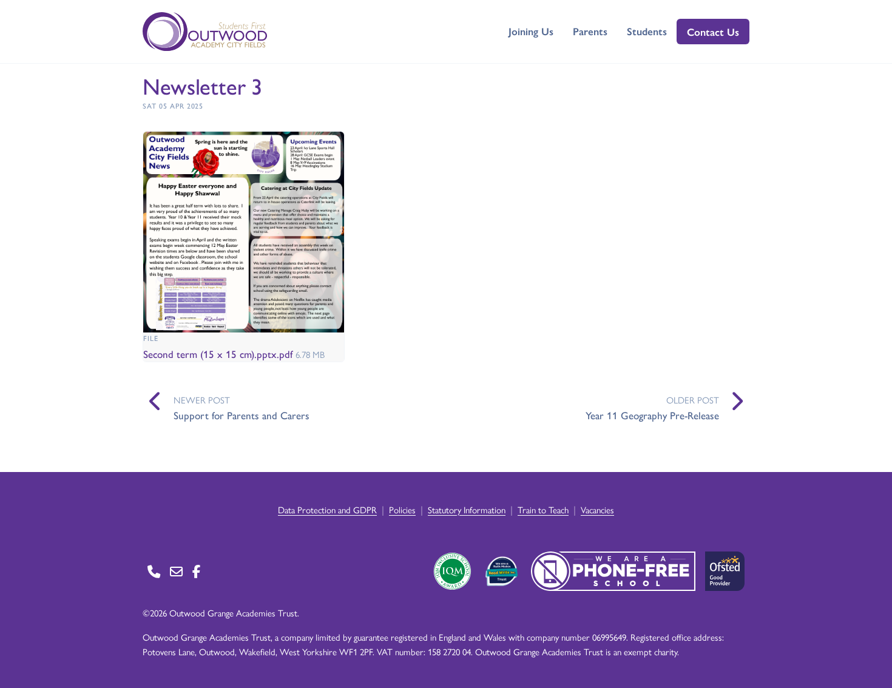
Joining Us (531, 31)
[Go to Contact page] (153, 571)
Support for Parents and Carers (241, 415)
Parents (590, 31)
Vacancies (597, 509)
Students (647, 31)
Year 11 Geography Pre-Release (652, 415)
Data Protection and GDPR (327, 509)
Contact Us (713, 31)
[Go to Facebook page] (196, 571)
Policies (402, 509)
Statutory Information (466, 509)
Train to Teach (543, 509)
